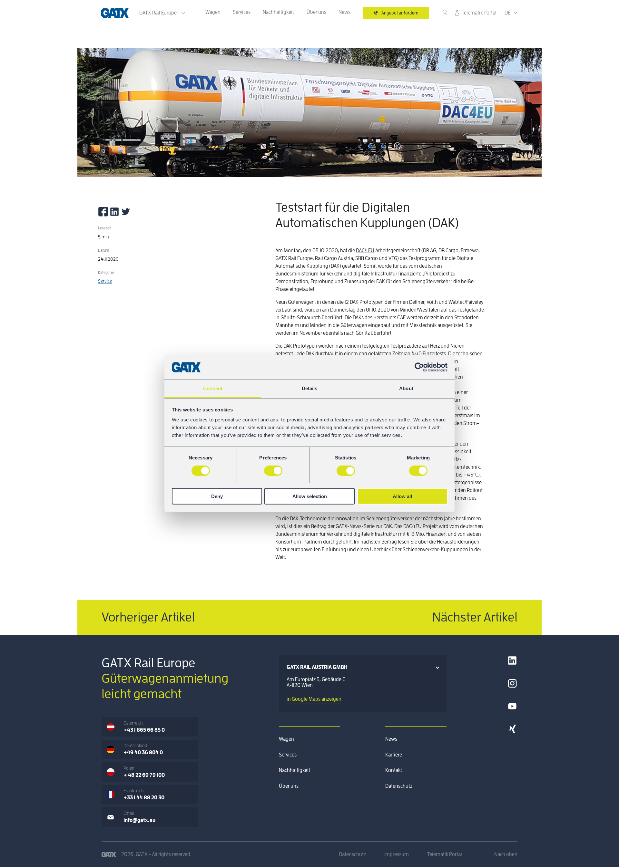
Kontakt (393, 770)
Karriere (393, 754)
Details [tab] (310, 388)
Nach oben (505, 854)
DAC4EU (365, 250)
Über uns (316, 12)
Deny (217, 496)
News (344, 12)
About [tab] (406, 388)
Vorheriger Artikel (148, 617)
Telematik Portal (479, 12)
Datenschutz (398, 786)
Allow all (402, 496)
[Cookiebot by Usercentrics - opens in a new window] (419, 367)
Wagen (213, 12)
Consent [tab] (212, 388)
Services (242, 12)
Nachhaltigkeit (278, 12)
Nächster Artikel (474, 617)
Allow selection (309, 496)
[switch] (273, 470)
